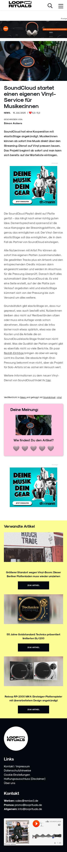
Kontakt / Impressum (17, 766)
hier (48, 380)
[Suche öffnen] (50, 6)
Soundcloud (49, 397)
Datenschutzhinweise (17, 770)
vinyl (59, 397)
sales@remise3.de (26, 800)
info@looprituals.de (30, 808)
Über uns (9, 783)
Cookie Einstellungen (17, 774)
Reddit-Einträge (14, 353)
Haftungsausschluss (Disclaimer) (24, 778)
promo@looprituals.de (28, 804)
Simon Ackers (13, 123)
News (23, 397)
